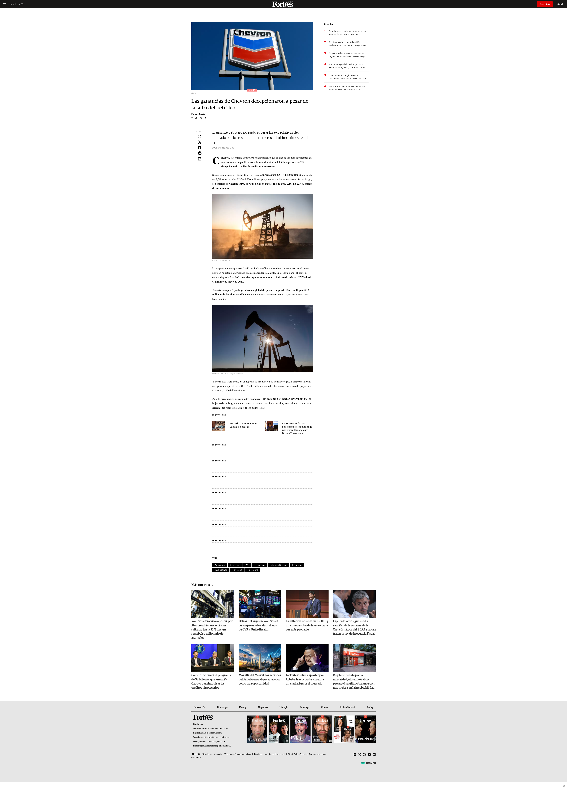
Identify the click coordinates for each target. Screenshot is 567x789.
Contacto (218, 754)
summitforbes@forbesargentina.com (214, 737)
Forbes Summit (347, 707)
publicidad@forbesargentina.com (215, 729)
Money (242, 707)
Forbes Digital (198, 114)
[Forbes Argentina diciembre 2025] (322, 729)
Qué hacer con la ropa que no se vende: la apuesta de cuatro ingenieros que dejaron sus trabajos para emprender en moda (348, 33)
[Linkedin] (199, 159)
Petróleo (237, 569)
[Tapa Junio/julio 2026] (257, 729)
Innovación (199, 707)
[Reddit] (199, 153)
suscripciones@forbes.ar (215, 742)
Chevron (234, 565)
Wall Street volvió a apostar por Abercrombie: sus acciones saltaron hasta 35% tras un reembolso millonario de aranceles (212, 629)
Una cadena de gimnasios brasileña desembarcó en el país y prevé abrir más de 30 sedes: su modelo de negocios (348, 77)
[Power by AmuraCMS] (368, 763)
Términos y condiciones (264, 754)
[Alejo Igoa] (300, 729)
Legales (280, 754)
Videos (324, 707)
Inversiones (221, 569)
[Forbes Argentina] (283, 4)
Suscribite (545, 4)
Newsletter (207, 754)
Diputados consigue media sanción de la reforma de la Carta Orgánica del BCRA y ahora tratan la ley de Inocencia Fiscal (354, 627)
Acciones (220, 565)
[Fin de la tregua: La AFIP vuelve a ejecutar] (218, 426)
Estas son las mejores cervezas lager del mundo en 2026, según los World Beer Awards (348, 55)
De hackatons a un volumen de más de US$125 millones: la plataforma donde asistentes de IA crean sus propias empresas (347, 88)
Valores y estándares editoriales (237, 754)
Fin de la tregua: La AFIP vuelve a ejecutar (243, 425)
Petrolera (252, 569)
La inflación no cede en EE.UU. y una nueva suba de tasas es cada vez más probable (307, 625)
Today (370, 707)
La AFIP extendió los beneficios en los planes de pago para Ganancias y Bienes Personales (297, 428)
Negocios (263, 707)
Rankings (304, 707)
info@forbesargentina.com (211, 733)
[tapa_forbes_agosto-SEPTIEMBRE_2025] (365, 729)
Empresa (259, 565)
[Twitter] (199, 142)
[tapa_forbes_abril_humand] (279, 729)
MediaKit (196, 754)
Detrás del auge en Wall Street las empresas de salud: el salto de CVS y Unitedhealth (258, 625)
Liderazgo (222, 707)
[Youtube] (369, 755)
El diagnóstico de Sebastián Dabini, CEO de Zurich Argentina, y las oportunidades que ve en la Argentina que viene (348, 44)
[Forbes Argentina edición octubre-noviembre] (344, 729)
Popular (328, 24)
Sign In (560, 4)
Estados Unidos (278, 565)
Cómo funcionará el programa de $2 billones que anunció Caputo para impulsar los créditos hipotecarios (211, 681)
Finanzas (297, 565)
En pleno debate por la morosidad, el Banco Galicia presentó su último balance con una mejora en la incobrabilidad (353, 681)
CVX (247, 565)
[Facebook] (199, 148)
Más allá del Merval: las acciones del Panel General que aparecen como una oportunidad (260, 679)
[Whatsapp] (199, 137)
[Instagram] (364, 755)
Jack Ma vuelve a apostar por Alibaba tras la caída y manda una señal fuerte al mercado (305, 679)
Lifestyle (284, 707)
